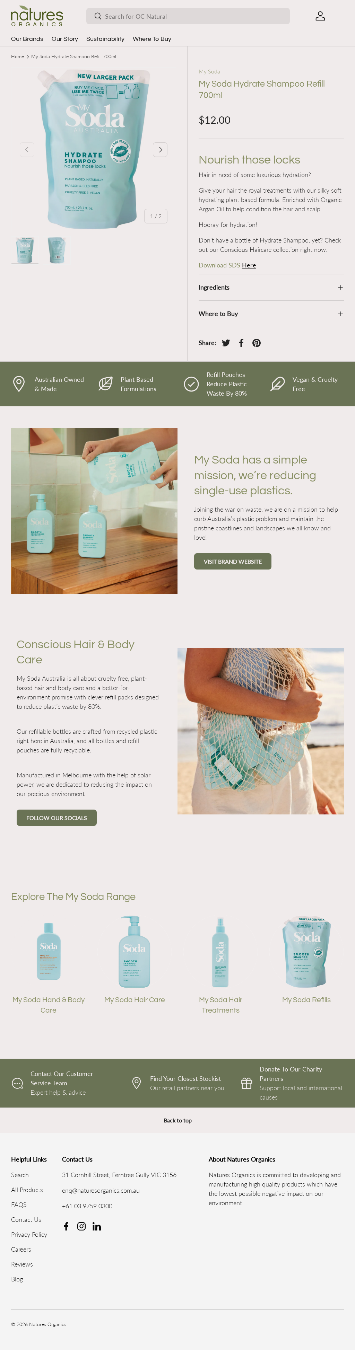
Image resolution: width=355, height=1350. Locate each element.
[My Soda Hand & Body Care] (48, 952)
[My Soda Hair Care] (134, 952)
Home (17, 56)
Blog (17, 1279)
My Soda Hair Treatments (220, 1005)
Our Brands (27, 39)
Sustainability (105, 39)
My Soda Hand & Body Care (48, 1005)
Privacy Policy (29, 1234)
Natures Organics (47, 1324)
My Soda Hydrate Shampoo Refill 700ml (73, 56)
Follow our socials (56, 817)
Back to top (178, 1120)
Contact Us (26, 1219)
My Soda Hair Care (134, 1000)
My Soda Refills (306, 1000)
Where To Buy (152, 39)
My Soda (209, 71)
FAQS (19, 1204)
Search (20, 1175)
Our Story (65, 39)
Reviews (22, 1264)
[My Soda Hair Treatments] (220, 952)
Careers (21, 1249)
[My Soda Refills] (306, 952)
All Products (27, 1189)
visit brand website (233, 561)
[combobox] (188, 16)
